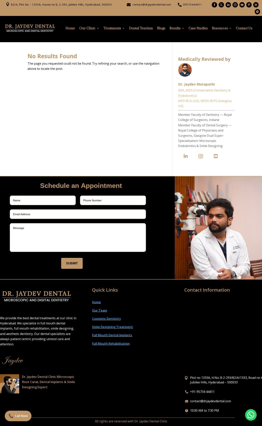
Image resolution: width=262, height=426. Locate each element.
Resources (220, 28)
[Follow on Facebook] (214, 4)
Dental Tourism (141, 28)
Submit (72, 263)
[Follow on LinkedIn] (228, 4)
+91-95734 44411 (202, 392)
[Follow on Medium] (256, 4)
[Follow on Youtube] (242, 4)
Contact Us (244, 28)
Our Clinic (87, 28)
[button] (251, 415)
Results (175, 28)
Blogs (161, 28)
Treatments (112, 28)
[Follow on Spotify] (257, 11)
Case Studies (198, 28)
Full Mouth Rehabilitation (111, 343)
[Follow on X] (221, 4)
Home (70, 28)
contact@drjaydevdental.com (152, 4)
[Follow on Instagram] (235, 4)
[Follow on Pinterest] (249, 4)
